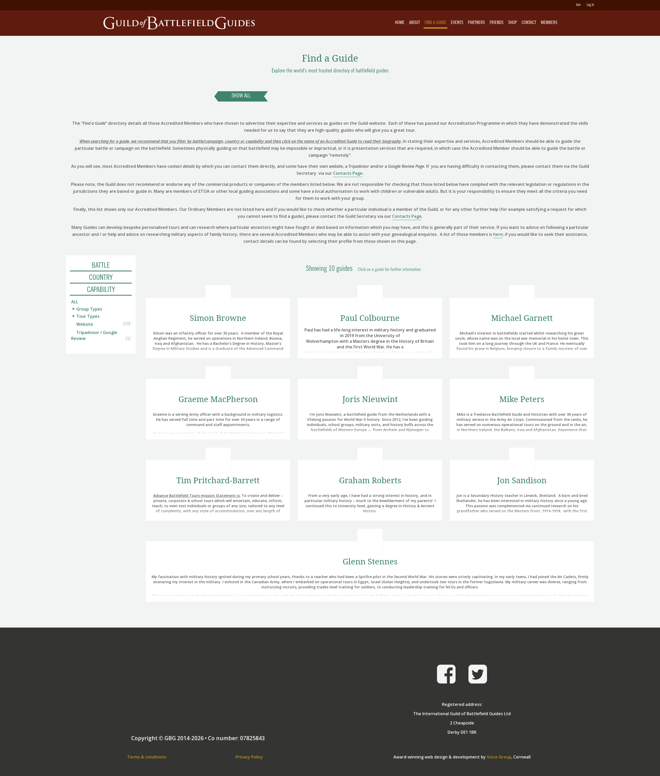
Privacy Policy (249, 757)
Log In (590, 5)
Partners (476, 23)
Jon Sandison (522, 480)
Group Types (89, 309)
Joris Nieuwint (370, 399)
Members (549, 23)
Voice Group (499, 757)
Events (457, 23)
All (74, 302)
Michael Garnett (522, 318)
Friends (497, 23)
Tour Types (88, 316)
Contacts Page (347, 173)
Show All (241, 96)
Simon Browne (218, 318)
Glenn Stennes (370, 561)
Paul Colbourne (370, 318)
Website (84, 324)
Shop (512, 23)
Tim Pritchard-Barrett (218, 480)
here (498, 234)
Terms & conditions (146, 757)
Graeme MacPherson (218, 399)
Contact (529, 23)
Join (578, 5)
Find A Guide (435, 23)
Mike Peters (521, 399)
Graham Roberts (370, 480)
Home (400, 23)
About (414, 23)
